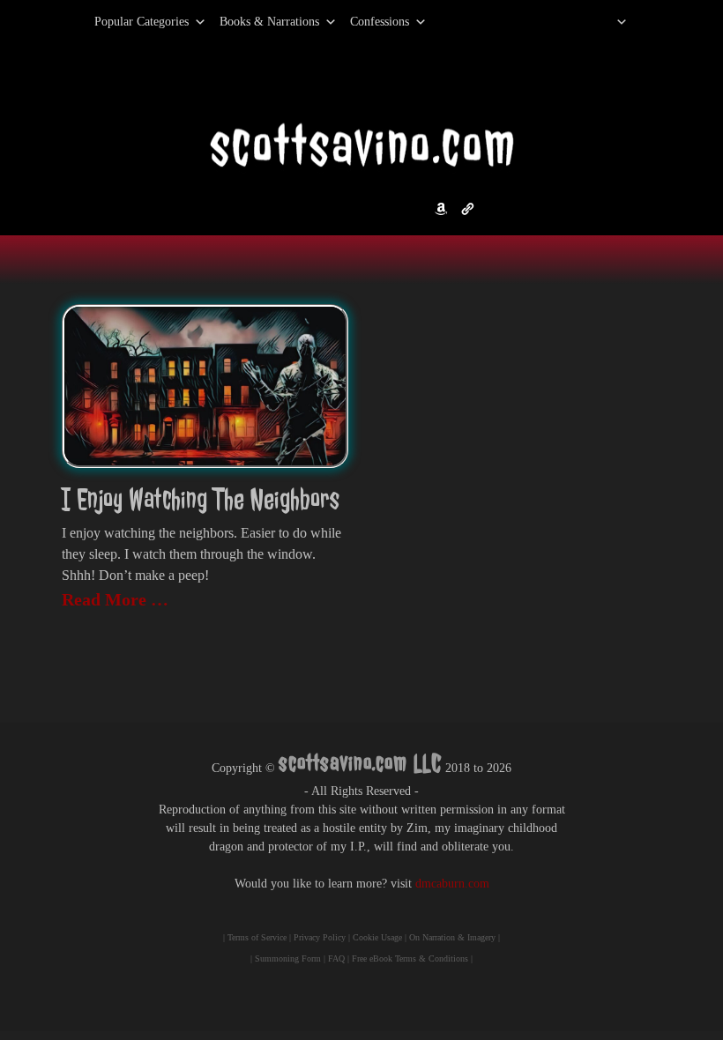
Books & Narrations (269, 21)
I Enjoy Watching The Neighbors (200, 499)
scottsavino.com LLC (360, 762)
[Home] (599, 22)
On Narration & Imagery (452, 937)
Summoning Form (288, 958)
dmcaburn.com (452, 883)
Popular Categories (123, 21)
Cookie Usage (377, 937)
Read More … (115, 599)
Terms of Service (257, 937)
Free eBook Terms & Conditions (410, 958)
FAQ (336, 958)
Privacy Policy (320, 937)
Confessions (379, 21)
